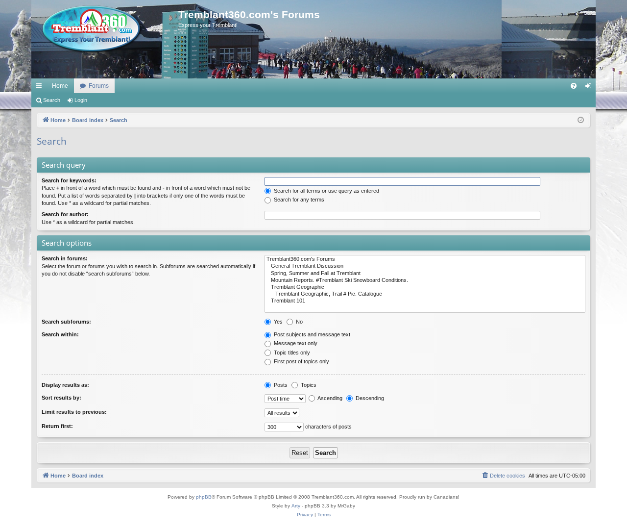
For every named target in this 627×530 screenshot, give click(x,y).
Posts (280, 385)
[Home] (104, 29)
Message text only (294, 343)
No (298, 322)
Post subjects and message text (311, 334)
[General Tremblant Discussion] (424, 266)
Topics (307, 385)
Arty (295, 505)
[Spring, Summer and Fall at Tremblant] (424, 273)
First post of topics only (300, 361)
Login (80, 100)
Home (60, 85)
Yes (277, 322)
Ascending (329, 398)
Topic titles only (291, 352)
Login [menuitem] (590, 87)
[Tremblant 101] (424, 301)
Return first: (57, 426)
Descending (369, 398)
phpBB (204, 497)
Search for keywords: (69, 180)
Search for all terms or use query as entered (325, 191)
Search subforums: (66, 322)
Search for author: (65, 214)
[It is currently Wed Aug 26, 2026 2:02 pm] (581, 120)
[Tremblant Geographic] (424, 287)
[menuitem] (573, 85)
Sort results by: (61, 398)
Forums (99, 85)
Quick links (40, 87)
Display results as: (65, 385)
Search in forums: (65, 258)
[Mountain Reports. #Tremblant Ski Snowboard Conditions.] (424, 280)
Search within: (60, 334)
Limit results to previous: (74, 412)
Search (51, 100)
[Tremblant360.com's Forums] (424, 259)
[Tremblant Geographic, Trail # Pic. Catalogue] (424, 294)
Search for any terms (298, 199)
